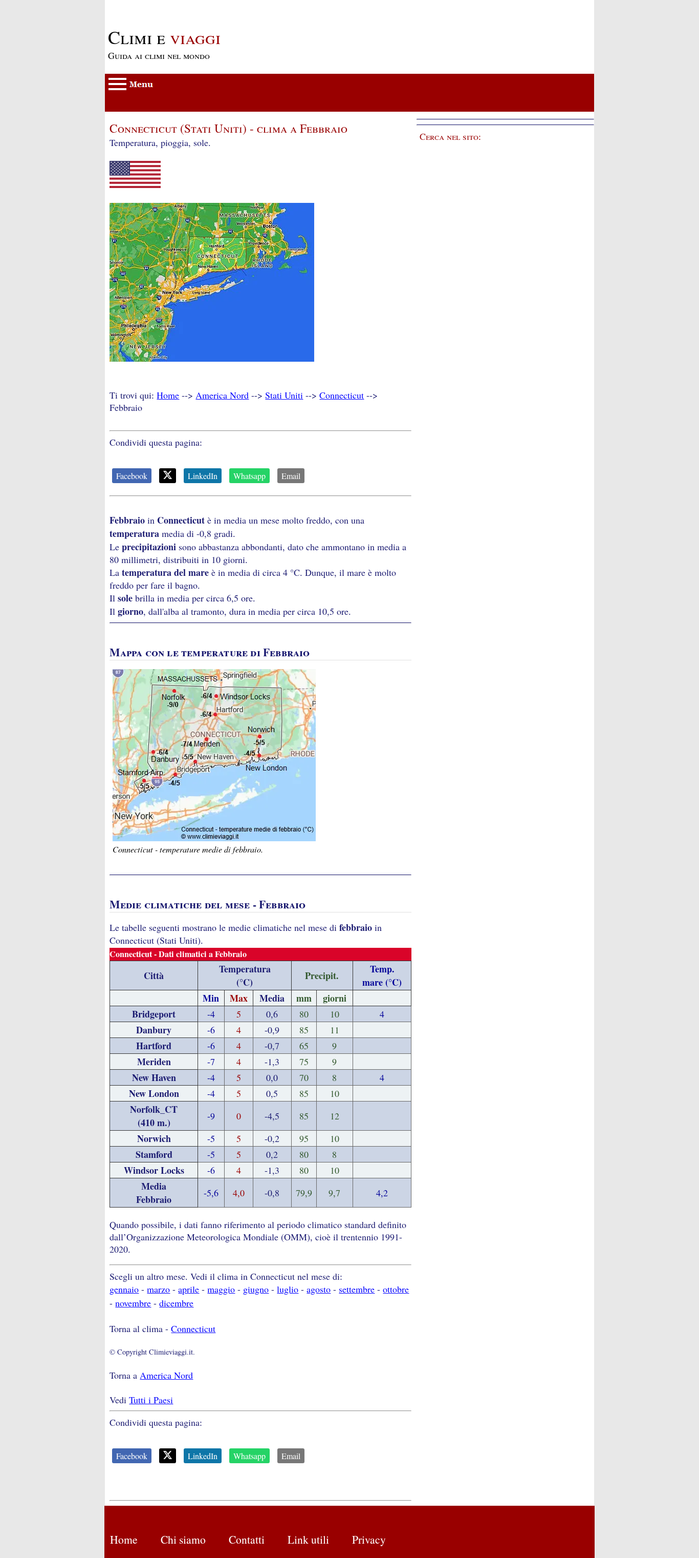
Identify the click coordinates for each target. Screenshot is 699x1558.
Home (168, 395)
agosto (319, 1289)
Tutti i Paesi (151, 1400)
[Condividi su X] (167, 475)
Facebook (131, 475)
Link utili (308, 1539)
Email (290, 475)
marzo (158, 1289)
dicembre (176, 1303)
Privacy (369, 1539)
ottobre (396, 1289)
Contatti (247, 1539)
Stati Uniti (284, 395)
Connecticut (341, 395)
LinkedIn (202, 475)
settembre (357, 1289)
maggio (221, 1289)
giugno (256, 1289)
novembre (133, 1303)
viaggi (164, 37)
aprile (188, 1289)
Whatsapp (249, 475)
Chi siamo (183, 1539)
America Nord (222, 395)
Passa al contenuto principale (159, 6)
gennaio (124, 1289)
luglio (287, 1289)
